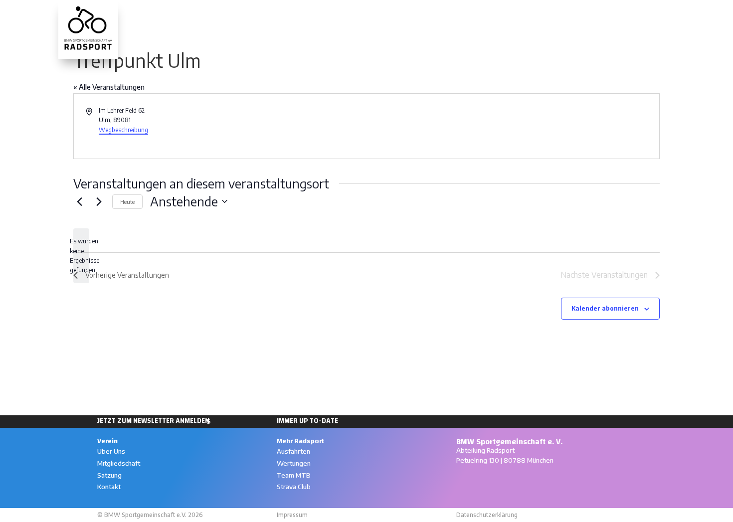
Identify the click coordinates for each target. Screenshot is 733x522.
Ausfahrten (427, 13)
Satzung (109, 475)
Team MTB (294, 475)
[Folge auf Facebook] (483, 480)
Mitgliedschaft (118, 463)
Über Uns (111, 451)
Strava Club (294, 487)
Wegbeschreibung (123, 130)
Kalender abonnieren (605, 308)
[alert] (81, 255)
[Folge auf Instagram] (461, 481)
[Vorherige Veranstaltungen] (79, 201)
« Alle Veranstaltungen (109, 87)
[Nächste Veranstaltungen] (99, 201)
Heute (127, 201)
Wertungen (482, 13)
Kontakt (109, 487)
